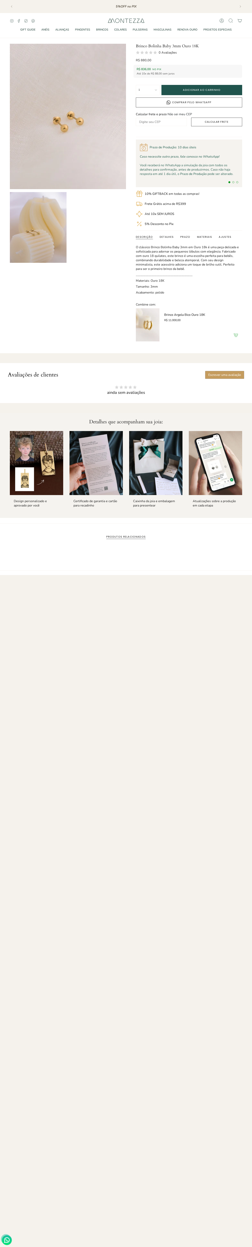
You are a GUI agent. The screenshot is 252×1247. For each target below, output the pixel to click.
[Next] (240, 6)
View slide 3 (237, 182)
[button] (27, 30)
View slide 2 (233, 182)
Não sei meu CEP (180, 114)
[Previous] (11, 6)
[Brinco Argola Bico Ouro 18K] (147, 324)
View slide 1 (229, 182)
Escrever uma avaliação (224, 375)
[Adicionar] (236, 335)
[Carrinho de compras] (239, 20)
